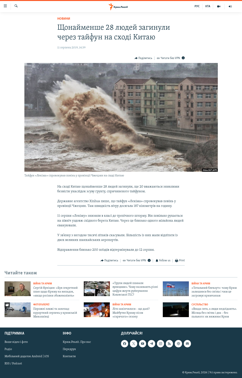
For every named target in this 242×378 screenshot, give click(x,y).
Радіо (8, 349)
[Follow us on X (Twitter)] (133, 343)
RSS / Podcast (13, 363)
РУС (197, 6)
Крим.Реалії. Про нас (77, 342)
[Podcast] (178, 343)
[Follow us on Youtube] (142, 343)
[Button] (143, 58)
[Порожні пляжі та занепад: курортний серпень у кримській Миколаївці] (18, 309)
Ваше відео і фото (16, 342)
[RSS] (169, 343)
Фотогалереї (41, 304)
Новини (63, 19)
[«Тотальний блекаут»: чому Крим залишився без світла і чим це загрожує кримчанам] (176, 288)
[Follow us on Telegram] (151, 343)
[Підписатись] (187, 343)
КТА (207, 6)
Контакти (69, 356)
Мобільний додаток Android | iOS (27, 356)
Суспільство (200, 304)
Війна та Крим (42, 283)
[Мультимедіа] (219, 6)
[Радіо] (230, 6)
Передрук (69, 349)
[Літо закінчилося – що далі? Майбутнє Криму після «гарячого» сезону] (97, 309)
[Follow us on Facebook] (124, 343)
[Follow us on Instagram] (160, 343)
